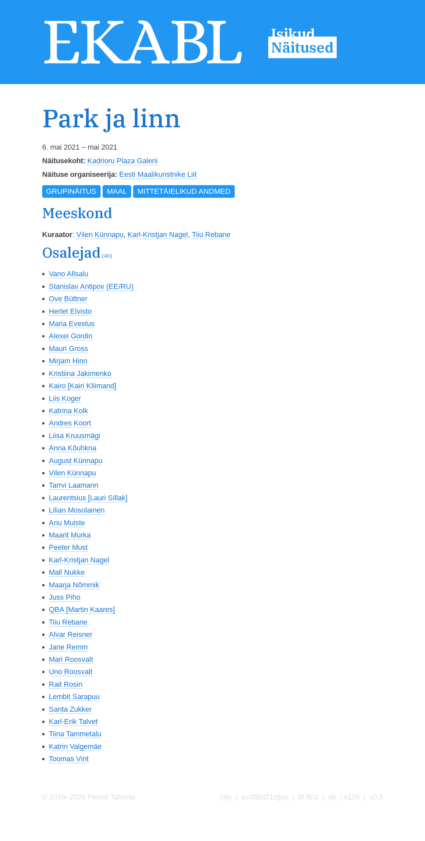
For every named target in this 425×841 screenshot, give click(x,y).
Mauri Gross (68, 348)
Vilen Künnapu (100, 234)
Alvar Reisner (70, 634)
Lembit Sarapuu (74, 696)
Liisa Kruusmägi (74, 435)
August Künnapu (75, 460)
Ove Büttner (68, 299)
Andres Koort (70, 423)
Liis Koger (65, 398)
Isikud (293, 33)
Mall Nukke (67, 572)
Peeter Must (68, 547)
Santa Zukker (70, 709)
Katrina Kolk (68, 411)
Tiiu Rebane (211, 234)
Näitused (302, 47)
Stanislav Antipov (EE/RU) (91, 286)
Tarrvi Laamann (73, 485)
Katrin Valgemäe (75, 746)
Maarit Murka (70, 535)
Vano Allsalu (68, 274)
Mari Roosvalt (71, 659)
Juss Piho (64, 597)
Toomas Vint (69, 759)
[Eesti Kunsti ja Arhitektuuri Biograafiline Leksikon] (143, 64)
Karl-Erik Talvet (73, 721)
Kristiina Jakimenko (80, 373)
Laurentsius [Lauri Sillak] (88, 498)
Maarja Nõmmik (74, 585)
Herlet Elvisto (70, 311)
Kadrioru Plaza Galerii (122, 161)
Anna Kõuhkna (72, 448)
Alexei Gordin (70, 336)
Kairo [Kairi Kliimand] (82, 386)
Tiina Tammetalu (75, 734)
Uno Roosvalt (70, 671)
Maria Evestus (72, 323)
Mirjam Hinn (68, 361)
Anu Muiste (67, 523)
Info (226, 797)
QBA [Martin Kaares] (82, 609)
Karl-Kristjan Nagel (158, 234)
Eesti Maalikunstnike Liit (158, 174)
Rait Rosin (65, 684)
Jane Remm (68, 647)
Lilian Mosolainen (77, 510)
